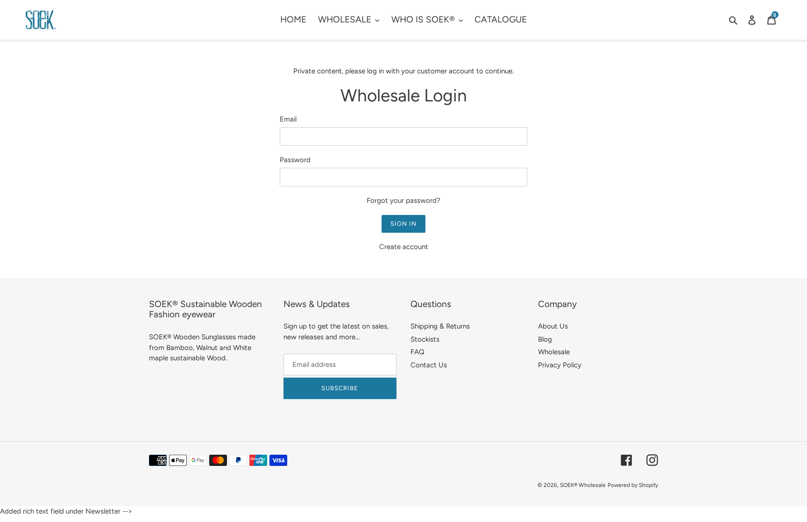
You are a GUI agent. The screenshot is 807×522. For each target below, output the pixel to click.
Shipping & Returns (440, 326)
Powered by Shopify (633, 485)
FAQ (418, 352)
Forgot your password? (403, 200)
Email (288, 119)
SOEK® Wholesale (583, 485)
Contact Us (429, 365)
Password (295, 160)
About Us (553, 326)
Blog (545, 339)
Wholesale (554, 352)
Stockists (425, 339)
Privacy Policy (559, 365)
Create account (403, 247)
